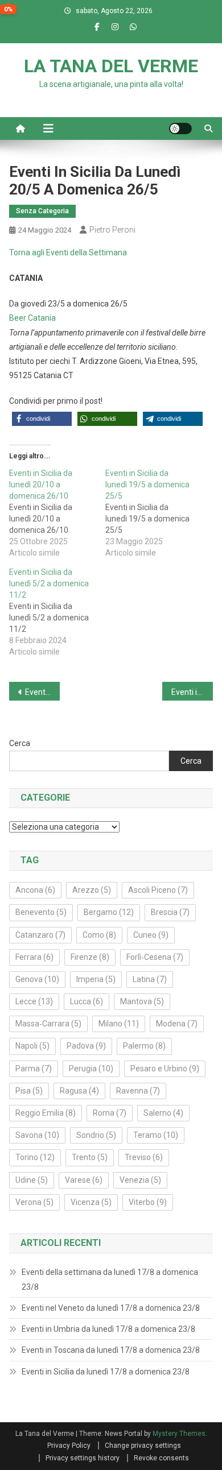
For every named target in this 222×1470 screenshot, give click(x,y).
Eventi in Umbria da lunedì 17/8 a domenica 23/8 (108, 1329)
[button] (42, 419)
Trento (90, 1157)
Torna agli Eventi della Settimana (68, 252)
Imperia (96, 979)
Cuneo (150, 934)
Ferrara (34, 957)
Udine (31, 1180)
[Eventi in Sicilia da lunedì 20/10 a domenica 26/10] (57, 512)
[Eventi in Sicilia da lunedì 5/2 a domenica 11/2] (57, 611)
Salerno (163, 1112)
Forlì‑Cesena (154, 957)
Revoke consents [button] (161, 1458)
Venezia (140, 1180)
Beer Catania (32, 317)
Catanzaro (40, 934)
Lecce (34, 1001)
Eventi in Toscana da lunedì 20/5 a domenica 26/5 (192, 692)
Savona (37, 1135)
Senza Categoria (42, 211)
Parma (33, 1068)
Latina (150, 979)
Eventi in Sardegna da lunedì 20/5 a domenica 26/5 (42, 692)
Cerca (19, 743)
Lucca (86, 1001)
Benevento (41, 912)
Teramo (155, 1135)
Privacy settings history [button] (83, 1458)
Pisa (29, 1090)
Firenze (90, 957)
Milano (118, 1023)
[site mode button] (180, 128)
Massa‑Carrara (48, 1023)
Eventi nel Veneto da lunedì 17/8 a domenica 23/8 (111, 1307)
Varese (83, 1180)
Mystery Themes (179, 1434)
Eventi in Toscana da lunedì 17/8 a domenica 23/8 (111, 1350)
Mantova (142, 1001)
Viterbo (148, 1202)
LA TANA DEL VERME (111, 66)
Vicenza (91, 1202)
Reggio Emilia (45, 1112)
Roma (109, 1112)
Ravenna (138, 1090)
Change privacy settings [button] (143, 1446)
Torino (35, 1157)
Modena (177, 1023)
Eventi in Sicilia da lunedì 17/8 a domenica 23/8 (106, 1371)
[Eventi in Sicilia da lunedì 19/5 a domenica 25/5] (153, 512)
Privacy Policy (69, 1446)
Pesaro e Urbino (164, 1068)
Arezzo (91, 890)
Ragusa (79, 1090)
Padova (86, 1045)
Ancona (35, 890)
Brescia (170, 912)
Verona (34, 1202)
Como (99, 934)
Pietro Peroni (112, 229)
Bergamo (109, 912)
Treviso (144, 1157)
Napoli (32, 1045)
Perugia (91, 1068)
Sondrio (96, 1135)
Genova (37, 979)
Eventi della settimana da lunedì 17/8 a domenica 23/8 (110, 1279)
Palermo (144, 1045)
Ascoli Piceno (158, 890)
